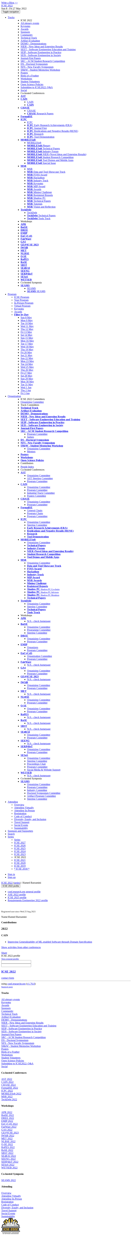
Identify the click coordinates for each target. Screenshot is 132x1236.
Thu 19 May (27, 349)
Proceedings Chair (36, 764)
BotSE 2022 (7, 1115)
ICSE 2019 (20, 866)
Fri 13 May (26, 332)
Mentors (31, 451)
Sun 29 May (27, 378)
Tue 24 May (27, 364)
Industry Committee (37, 790)
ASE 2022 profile (17, 894)
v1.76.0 (31, 983)
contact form (7, 978)
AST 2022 (6, 1079)
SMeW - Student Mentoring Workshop (40, 69)
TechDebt (32, 212)
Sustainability (21, 828)
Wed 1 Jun (26, 387)
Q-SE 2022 (7, 1144)
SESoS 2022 (7, 1164)
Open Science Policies (32, 84)
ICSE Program (21, 297)
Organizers (32, 647)
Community (27, 35)
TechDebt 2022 (9, 1099)
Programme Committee (39, 630)
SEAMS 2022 (8, 1180)
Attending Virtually (24, 807)
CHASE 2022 (8, 1085)
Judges (30, 437)
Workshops (26, 78)
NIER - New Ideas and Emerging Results (42, 46)
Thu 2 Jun (26, 390)
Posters (24, 72)
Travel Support (21, 822)
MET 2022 (7, 1138)
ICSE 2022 (7, 882)
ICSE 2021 (20, 860)
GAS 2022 (6, 1129)
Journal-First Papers (31, 58)
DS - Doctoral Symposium (34, 64)
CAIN (30, 102)
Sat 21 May (26, 355)
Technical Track (29, 37)
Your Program (21, 300)
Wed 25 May (27, 367)
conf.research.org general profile (24, 891)
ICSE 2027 (20, 842)
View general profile (10, 959)
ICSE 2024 (20, 851)
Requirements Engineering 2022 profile (28, 900)
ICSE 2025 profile (17, 897)
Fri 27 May (26, 372)
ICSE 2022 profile (11, 886)
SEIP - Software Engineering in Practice (41, 52)
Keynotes (25, 26)
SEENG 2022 (8, 1158)
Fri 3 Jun (25, 393)
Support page (7, 987)
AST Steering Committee (40, 478)
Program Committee (37, 434)
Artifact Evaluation (30, 40)
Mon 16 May (27, 340)
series (17, 882)
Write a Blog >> (9, 2)
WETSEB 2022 (9, 1167)
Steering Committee (37, 525)
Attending (13, 801)
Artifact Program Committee (41, 796)
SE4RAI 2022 (8, 1156)
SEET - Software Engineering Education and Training (48, 49)
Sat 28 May (26, 375)
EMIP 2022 (7, 1121)
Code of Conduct (23, 816)
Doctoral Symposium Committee (43, 793)
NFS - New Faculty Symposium (37, 67)
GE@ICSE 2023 (10, 1132)
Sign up (12, 877)
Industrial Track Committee (41, 493)
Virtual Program (22, 305)
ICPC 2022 (7, 1090)
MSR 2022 (7, 1096)
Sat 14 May (26, 335)
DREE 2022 (7, 1118)
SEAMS (31, 288)
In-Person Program (23, 303)
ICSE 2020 (20, 863)
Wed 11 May (27, 326)
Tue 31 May (27, 384)
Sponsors (25, 32)
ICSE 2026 (20, 845)
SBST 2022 (7, 1153)
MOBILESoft (34, 142)
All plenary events (30, 23)
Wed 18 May (27, 346)
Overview (19, 804)
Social (24, 90)
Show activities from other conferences (21, 947)
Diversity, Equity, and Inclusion (30, 819)
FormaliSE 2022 (9, 1087)
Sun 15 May (27, 338)
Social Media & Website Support (43, 769)
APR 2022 (6, 1112)
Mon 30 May (27, 381)
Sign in (11, 874)
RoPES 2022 (8, 1147)
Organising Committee (38, 685)
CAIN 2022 (7, 1082)
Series (17, 839)
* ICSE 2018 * (21, 868)
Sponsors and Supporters (20, 831)
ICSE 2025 (20, 848)
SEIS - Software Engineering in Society (41, 55)
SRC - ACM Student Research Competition (43, 61)
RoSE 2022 (7, 1150)
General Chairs (34, 510)
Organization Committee (39, 656)
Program (12, 294)
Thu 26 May (27, 370)
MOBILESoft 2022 (11, 1093)
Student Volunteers (30, 81)
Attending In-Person (24, 810)
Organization (14, 396)
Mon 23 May (27, 361)
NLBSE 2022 (8, 1141)
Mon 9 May (27, 320)
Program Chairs (35, 513)
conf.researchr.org (16, 983)
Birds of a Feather (30, 75)
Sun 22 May (27, 358)
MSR (30, 169)
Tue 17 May (27, 343)
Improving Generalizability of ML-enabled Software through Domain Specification (50, 941)
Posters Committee (36, 495)
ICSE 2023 (20, 854)
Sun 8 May (26, 317)
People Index (27, 466)
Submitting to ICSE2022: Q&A (37, 87)
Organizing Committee (32, 402)
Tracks (11, 17)
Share (4, 952)
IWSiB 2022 (7, 1135)
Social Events (21, 825)
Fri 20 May (26, 352)
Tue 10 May (27, 323)
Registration (20, 813)
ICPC (30, 122)
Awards (24, 29)
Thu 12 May (27, 329)
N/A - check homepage (39, 621)
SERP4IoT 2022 (9, 1161)
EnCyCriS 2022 (9, 1124)
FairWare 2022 (8, 1126)
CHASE (31, 110)
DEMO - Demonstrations (33, 43)
